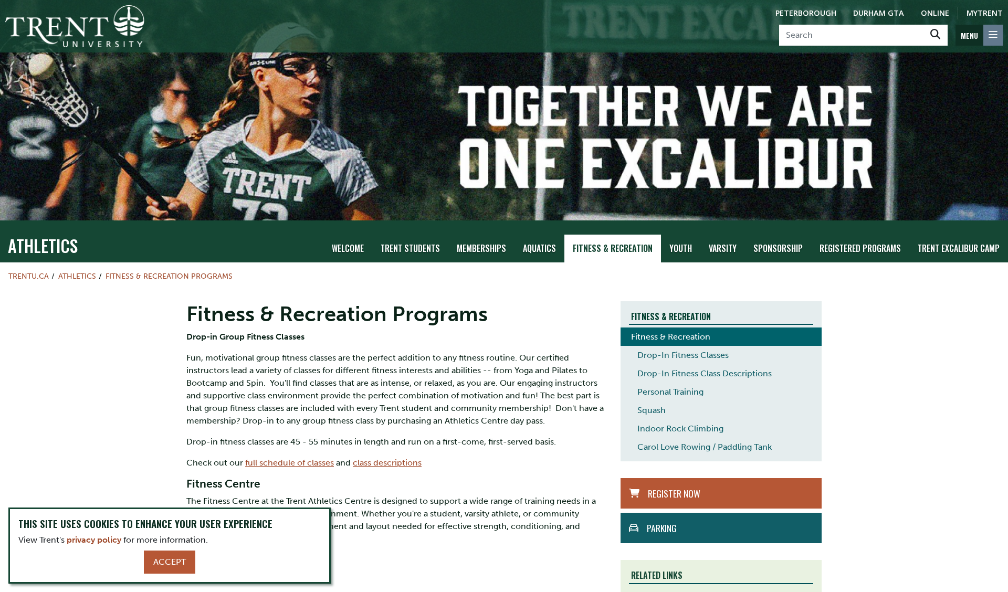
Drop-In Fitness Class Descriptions (704, 373)
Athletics (43, 245)
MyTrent (985, 13)
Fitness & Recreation (613, 248)
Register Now (674, 493)
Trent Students (410, 248)
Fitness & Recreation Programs (169, 276)
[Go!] (935, 35)
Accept (169, 562)
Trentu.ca (28, 276)
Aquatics (539, 248)
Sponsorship (778, 248)
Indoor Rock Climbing (680, 429)
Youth (680, 248)
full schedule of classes (289, 463)
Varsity (723, 248)
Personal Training (670, 392)
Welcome (348, 248)
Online (935, 13)
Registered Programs (860, 248)
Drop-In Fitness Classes (683, 355)
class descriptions (387, 463)
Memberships (481, 248)
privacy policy (94, 540)
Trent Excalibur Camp (959, 248)
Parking (662, 528)
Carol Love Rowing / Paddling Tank (704, 447)
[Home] (74, 26)
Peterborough (805, 13)
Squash (651, 410)
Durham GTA (878, 13)
